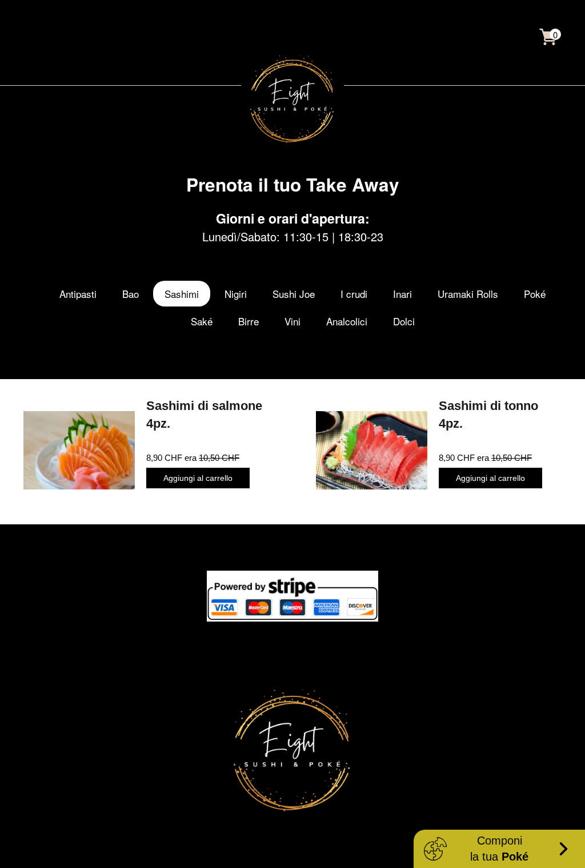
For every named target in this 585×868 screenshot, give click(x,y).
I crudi (353, 293)
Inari (402, 293)
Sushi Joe (294, 293)
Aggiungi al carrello (198, 478)
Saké (202, 321)
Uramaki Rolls (468, 293)
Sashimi (182, 293)
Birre (248, 321)
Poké (535, 293)
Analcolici (346, 321)
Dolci (404, 321)
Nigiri (236, 293)
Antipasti (78, 293)
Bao (130, 293)
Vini (292, 321)
